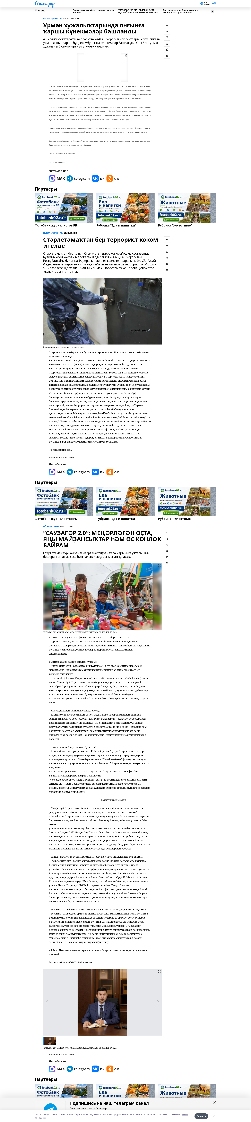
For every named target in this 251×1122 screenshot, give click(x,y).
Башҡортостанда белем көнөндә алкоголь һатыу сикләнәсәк (180, 11)
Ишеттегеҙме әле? (53, 233)
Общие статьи (51, 526)
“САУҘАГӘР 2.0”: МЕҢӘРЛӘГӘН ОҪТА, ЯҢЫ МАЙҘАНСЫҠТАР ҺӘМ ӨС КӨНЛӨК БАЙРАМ (138, 11)
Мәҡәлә (40, 10)
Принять (201, 1116)
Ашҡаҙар (45, 3)
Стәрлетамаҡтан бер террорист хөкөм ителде (93, 11)
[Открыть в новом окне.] (57, 178)
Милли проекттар (52, 18)
